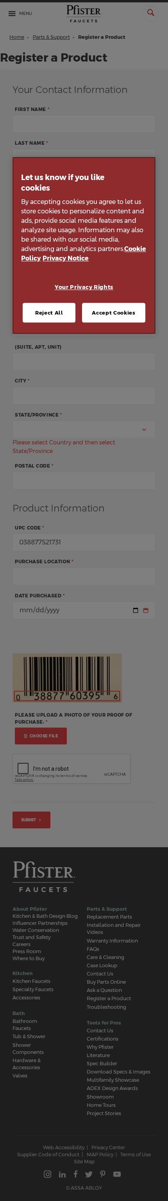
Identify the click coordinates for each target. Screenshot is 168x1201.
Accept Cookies (113, 312)
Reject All (49, 312)
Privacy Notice (66, 258)
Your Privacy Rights (84, 287)
